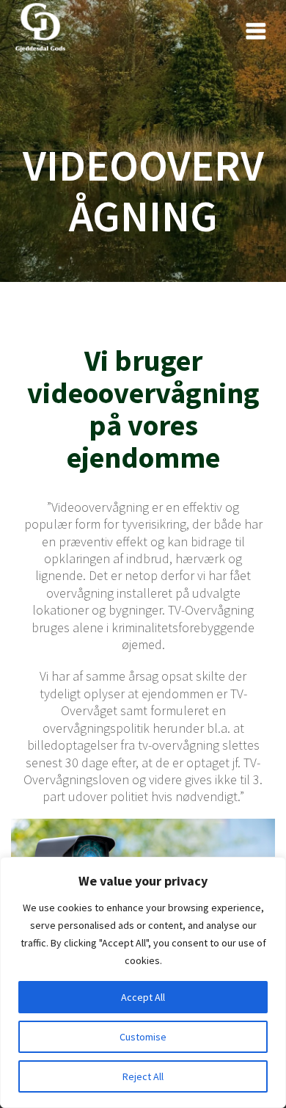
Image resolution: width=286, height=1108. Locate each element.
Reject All (143, 1076)
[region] (143, 982)
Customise (143, 1036)
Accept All (143, 997)
